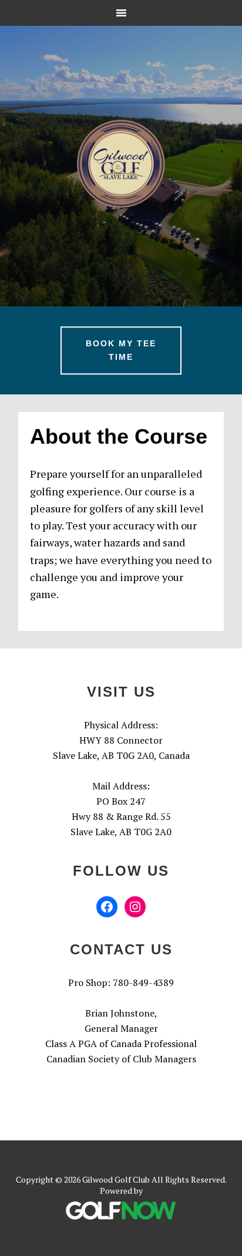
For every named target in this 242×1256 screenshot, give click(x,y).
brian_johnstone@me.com (121, 1074)
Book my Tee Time (121, 350)
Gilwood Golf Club (121, 164)
